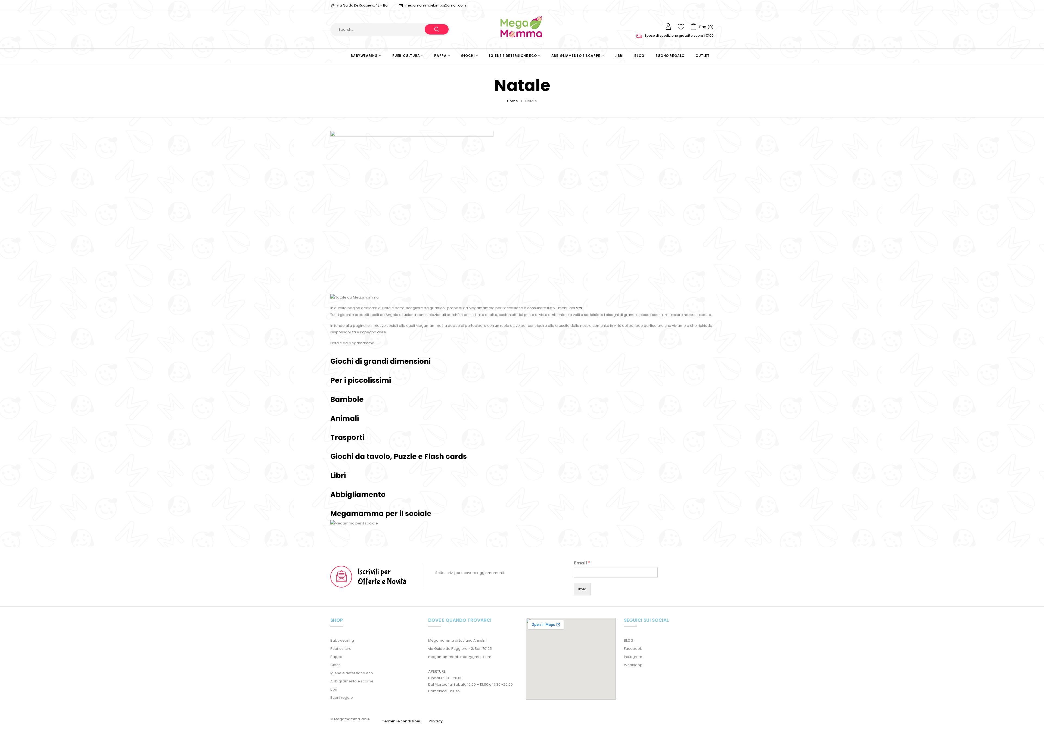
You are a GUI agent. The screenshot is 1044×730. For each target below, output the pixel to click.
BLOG (628, 640)
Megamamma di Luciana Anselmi (457, 640)
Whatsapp (633, 664)
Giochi (335, 664)
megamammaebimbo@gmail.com (435, 5)
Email (582, 563)
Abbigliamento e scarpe (352, 681)
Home (512, 101)
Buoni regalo (341, 697)
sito (579, 307)
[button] (702, 27)
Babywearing (342, 640)
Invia (582, 589)
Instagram (633, 656)
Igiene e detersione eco (351, 673)
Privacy (435, 721)
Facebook (633, 648)
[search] (437, 29)
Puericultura (341, 648)
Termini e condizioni (401, 721)
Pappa (336, 656)
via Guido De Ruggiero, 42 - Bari (363, 5)
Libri (333, 689)
